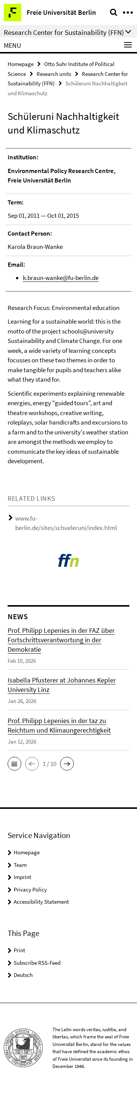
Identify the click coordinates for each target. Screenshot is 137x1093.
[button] (14, 763)
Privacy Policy (30, 889)
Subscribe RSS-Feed (37, 962)
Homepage (20, 64)
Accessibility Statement (41, 901)
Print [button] (19, 950)
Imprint (22, 877)
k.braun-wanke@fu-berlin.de (61, 278)
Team (20, 864)
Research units (54, 73)
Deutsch (23, 974)
